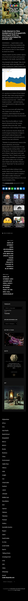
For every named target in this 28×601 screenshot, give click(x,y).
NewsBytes (5, 501)
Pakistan (4, 512)
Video (4, 568)
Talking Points (6, 553)
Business (4, 453)
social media (5, 545)
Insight (4, 475)
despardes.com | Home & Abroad (18, 588)
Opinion (4, 508)
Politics (4, 523)
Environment (6, 460)
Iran (3, 479)
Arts (3, 426)
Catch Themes (17, 590)
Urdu (3, 560)
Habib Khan (5, 464)
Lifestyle (4, 493)
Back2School (6, 434)
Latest (4, 490)
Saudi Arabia (5, 538)
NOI (3, 505)
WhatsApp (5, 571)
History (4, 467)
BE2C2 (5, 233)
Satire (4, 534)
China (3, 456)
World (4, 575)
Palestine (4, 516)
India (3, 471)
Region (4, 531)
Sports (4, 549)
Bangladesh (5, 438)
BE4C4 (4, 445)
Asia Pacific (5, 430)
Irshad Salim (5, 482)
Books (4, 449)
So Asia (4, 542)
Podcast (4, 519)
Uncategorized (6, 557)
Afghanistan (5, 419)
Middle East (10, 233)
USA (3, 564)
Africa (4, 423)
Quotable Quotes (7, 527)
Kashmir (4, 486)
